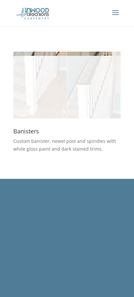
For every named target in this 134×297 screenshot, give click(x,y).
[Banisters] (67, 118)
